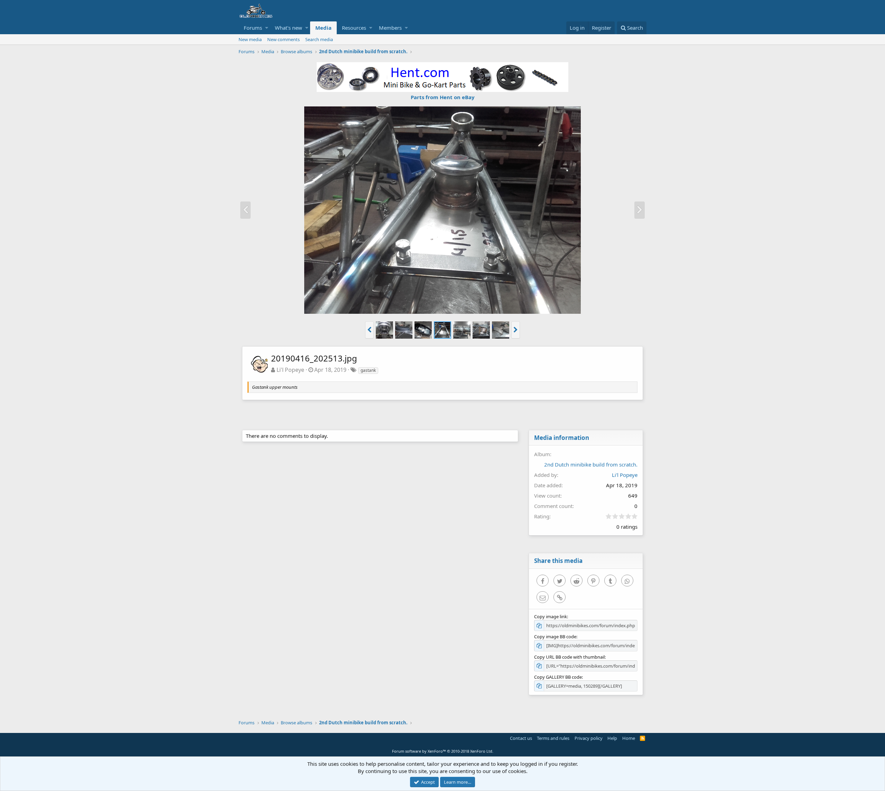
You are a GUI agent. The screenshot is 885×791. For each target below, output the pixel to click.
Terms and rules (553, 738)
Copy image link (550, 616)
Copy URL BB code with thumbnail (569, 657)
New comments (283, 39)
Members (390, 27)
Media (323, 27)
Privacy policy (589, 738)
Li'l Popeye (290, 370)
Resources (354, 27)
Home (628, 738)
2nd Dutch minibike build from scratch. (590, 464)
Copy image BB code (555, 636)
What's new (288, 27)
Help (612, 738)
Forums (253, 27)
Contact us (521, 738)
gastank (368, 370)
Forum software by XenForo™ (442, 751)
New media (250, 39)
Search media (319, 39)
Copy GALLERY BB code (558, 677)
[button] (266, 27)
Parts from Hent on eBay (443, 97)
